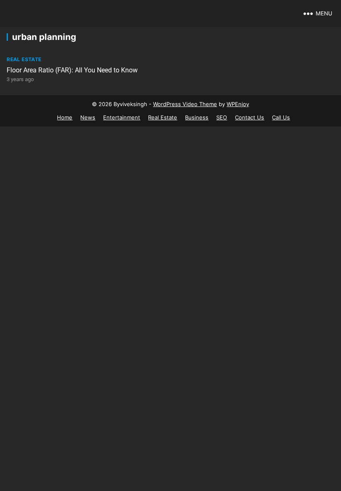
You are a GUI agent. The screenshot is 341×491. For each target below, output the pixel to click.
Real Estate (24, 59)
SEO (221, 117)
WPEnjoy (238, 104)
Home (64, 117)
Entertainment (121, 117)
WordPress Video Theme (185, 104)
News (87, 117)
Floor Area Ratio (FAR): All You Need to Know (72, 70)
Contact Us (249, 117)
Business (196, 117)
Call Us (281, 117)
